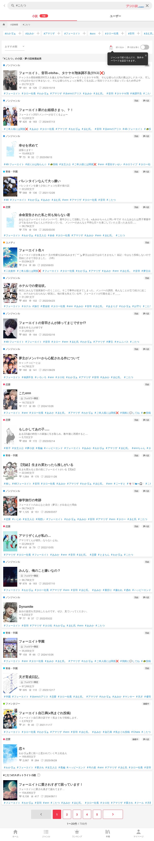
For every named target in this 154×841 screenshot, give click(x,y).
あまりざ (112, 306)
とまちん (103, 554)
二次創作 (9, 270)
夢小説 (29, 448)
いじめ (16, 519)
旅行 (35, 306)
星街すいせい (114, 164)
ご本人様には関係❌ (16, 128)
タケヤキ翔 (122, 93)
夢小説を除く (133, 47)
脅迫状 (45, 306)
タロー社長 (112, 33)
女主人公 (65, 164)
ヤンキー (129, 696)
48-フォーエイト (133, 128)
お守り (136, 306)
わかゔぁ (10, 33)
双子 (7, 448)
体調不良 (136, 93)
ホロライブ (130, 164)
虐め (127, 590)
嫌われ (118, 590)
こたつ (147, 93)
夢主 (109, 341)
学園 (7, 696)
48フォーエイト (21, 483)
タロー (56, 341)
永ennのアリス (72, 93)
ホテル (26, 306)
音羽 (131, 33)
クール (139, 802)
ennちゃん (138, 448)
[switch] (144, 47)
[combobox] (14, 46)
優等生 (148, 696)
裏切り (107, 590)
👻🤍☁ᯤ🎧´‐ (135, 483)
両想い (40, 519)
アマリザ (49, 33)
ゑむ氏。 (99, 93)
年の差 (91, 767)
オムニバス (122, 341)
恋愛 (7, 519)
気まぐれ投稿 (121, 731)
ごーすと (119, 483)
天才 (139, 696)
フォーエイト (72, 33)
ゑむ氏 (56, 199)
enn (92, 33)
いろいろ (40, 377)
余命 (51, 235)
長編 (39, 448)
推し (7, 483)
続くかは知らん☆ (36, 164)
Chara (135, 731)
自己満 (107, 731)
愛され (39, 767)
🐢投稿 (149, 128)
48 (6, 199)
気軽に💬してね (130, 412)
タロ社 (60, 377)
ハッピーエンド (53, 448)
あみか (29, 33)
